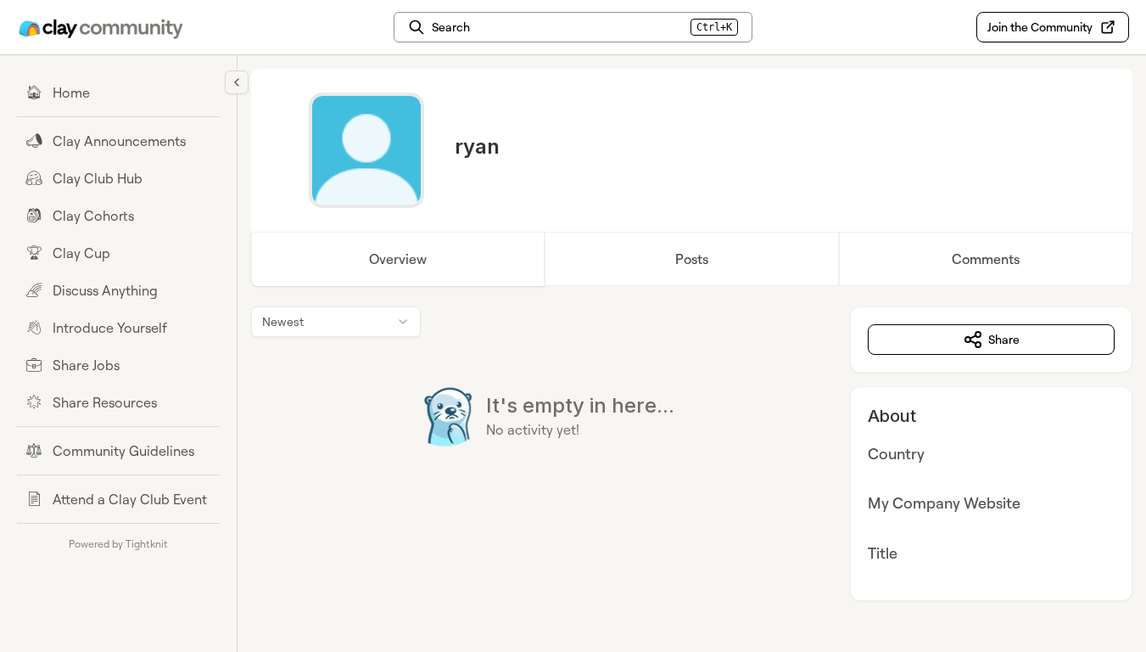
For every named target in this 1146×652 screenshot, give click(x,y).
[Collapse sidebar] (237, 82)
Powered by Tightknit (118, 543)
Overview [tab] (398, 258)
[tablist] (691, 259)
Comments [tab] (986, 258)
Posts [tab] (691, 258)
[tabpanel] (691, 453)
